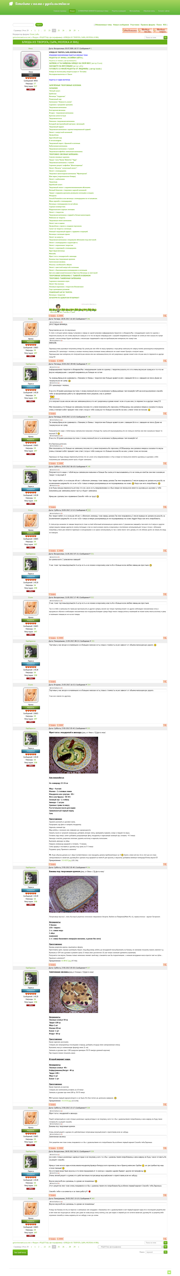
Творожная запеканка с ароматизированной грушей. (70, 129)
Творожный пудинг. (56, 127)
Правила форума (148, 25)
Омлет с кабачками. (57, 179)
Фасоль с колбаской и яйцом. (60, 265)
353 (92, 641)
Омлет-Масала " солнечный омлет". (63, 168)
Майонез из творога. (57, 218)
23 (49, 30)
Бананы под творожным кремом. (62, 259)
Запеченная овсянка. (57, 262)
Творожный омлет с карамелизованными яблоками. (70, 187)
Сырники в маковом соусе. (59, 281)
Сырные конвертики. (57, 207)
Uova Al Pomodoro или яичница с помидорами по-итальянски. (73, 198)
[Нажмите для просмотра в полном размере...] (73, 755)
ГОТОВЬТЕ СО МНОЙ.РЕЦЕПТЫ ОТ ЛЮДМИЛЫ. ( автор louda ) (75, 69)
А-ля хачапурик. (55, 140)
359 (92, 1151)
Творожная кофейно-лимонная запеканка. (66, 151)
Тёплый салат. (55, 91)
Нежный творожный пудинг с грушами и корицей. (68, 231)
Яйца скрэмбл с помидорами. (60, 201)
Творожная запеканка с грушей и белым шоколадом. (70, 215)
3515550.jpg (66, 1101)
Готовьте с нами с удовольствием (42, 3)
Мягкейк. (52, 253)
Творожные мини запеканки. (60, 220)
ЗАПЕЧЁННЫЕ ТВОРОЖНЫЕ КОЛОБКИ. (65, 85)
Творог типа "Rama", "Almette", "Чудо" (63, 160)
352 (92, 597)
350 (88, 510)
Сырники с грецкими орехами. (61, 105)
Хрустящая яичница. (57, 251)
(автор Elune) (75, 63)
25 (59, 30)
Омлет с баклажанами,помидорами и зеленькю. (68, 270)
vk (169, 1272)
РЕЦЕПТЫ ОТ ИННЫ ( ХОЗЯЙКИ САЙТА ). (66, 58)
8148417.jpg (66, 961)
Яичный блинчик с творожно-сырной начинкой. (68, 190)
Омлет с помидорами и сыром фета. (63, 242)
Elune (32, 34)
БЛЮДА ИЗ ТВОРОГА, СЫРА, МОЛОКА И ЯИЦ (81, 37)
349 (88, 466)
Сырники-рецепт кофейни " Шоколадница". (66, 165)
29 (74, 30)
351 (92, 554)
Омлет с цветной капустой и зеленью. (64, 267)
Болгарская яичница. (57, 110)
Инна (31, 48)
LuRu (37, 34)
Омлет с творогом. (56, 212)
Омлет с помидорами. (57, 171)
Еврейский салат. (56, 184)
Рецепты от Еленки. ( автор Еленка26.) (62, 61)
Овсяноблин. (54, 135)
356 (88, 867)
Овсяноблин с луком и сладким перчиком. (65, 226)
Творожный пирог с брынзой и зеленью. (64, 143)
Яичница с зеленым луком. (59, 234)
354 (88, 685)
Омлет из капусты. (56, 237)
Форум (35, 37)
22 (45, 30)
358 (88, 1108)
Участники (134, 25)
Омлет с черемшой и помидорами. (63, 248)
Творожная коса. (55, 118)
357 (88, 968)
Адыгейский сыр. (55, 138)
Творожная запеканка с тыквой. (61, 149)
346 (88, 319)
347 (88, 364)
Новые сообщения (121, 25)
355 (88, 728)
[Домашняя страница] (60, 315)
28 (70, 30)
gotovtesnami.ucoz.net (22, 37)
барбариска (30, 364)
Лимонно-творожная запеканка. (62, 121)
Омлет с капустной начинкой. (60, 132)
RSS (164, 25)
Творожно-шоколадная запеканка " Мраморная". (68, 173)
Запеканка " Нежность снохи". (60, 102)
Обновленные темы (103, 25)
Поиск (159, 25)
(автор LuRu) (66, 66)
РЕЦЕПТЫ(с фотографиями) (51, 37)
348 (88, 417)
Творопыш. (53, 182)
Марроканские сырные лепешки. (62, 209)
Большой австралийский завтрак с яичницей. (67, 124)
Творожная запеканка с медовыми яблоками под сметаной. (72, 240)
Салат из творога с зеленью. (60, 229)
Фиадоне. (53, 196)
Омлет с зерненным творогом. (61, 245)
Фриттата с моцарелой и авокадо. (63, 256)
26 (63, 30)
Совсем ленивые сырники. (59, 157)
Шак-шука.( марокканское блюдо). (62, 176)
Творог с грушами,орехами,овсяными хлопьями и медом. (71, 193)
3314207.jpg (66, 860)
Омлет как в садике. (57, 223)
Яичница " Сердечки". (57, 96)
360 (92, 1198)
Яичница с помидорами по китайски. (63, 204)
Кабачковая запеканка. (58, 146)
